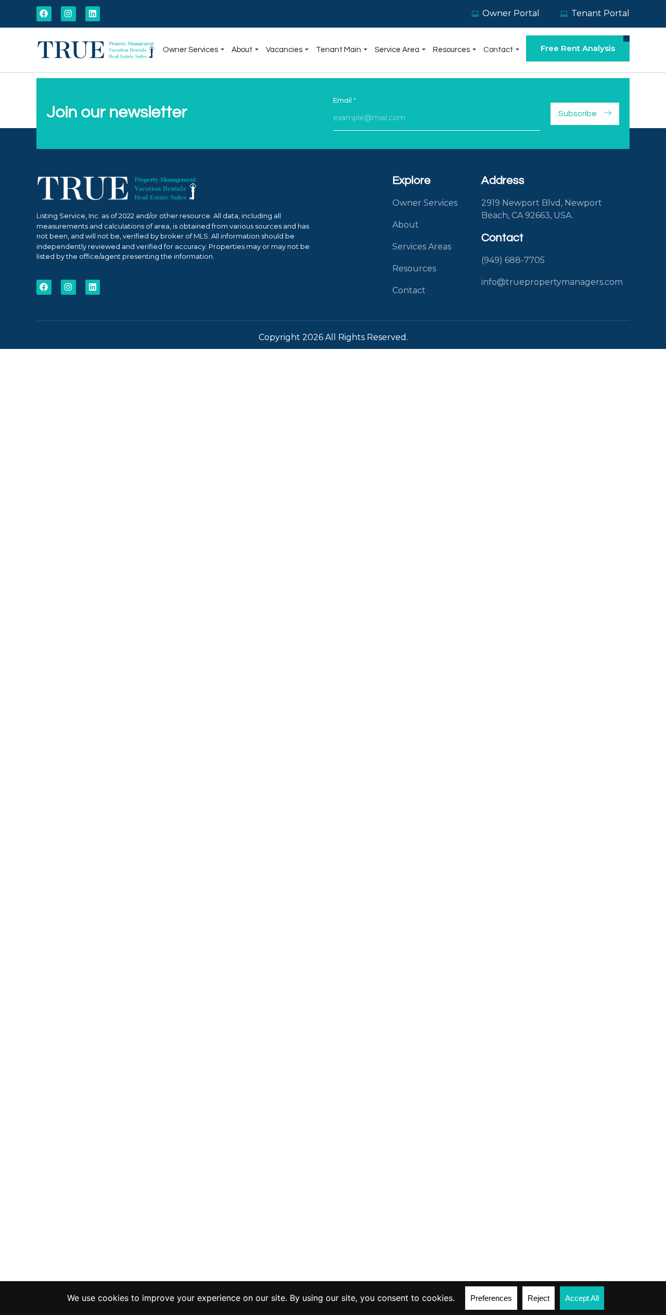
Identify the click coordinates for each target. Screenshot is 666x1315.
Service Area (397, 50)
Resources (451, 50)
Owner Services (190, 50)
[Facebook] (44, 13)
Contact (498, 50)
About (242, 50)
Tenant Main (338, 50)
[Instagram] (68, 13)
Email (344, 100)
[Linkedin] (92, 13)
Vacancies (284, 50)
